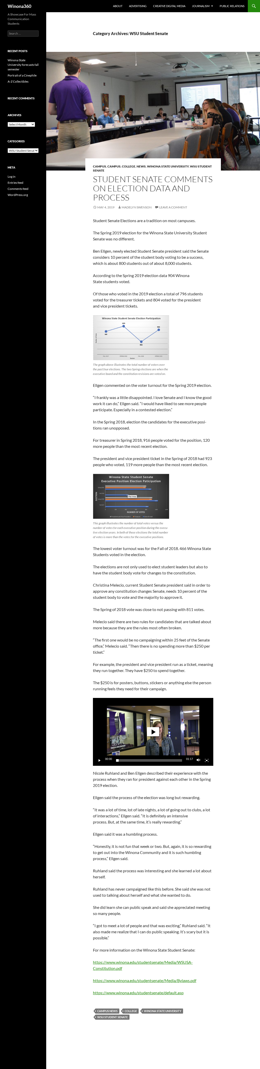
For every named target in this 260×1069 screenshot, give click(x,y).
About (117, 6)
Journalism (200, 6)
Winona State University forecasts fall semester (23, 64)
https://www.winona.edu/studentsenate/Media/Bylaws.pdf (144, 980)
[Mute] (198, 760)
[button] (153, 731)
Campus (99, 166)
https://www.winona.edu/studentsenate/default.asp (138, 992)
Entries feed (15, 183)
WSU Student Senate (112, 1017)
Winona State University (168, 166)
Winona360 (19, 6)
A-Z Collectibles (18, 81)
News (141, 166)
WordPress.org (18, 195)
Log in (11, 176)
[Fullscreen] (206, 760)
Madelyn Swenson (137, 207)
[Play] (99, 760)
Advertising (138, 6)
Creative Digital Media (169, 6)
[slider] (149, 760)
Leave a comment (173, 207)
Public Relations (232, 6)
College (128, 166)
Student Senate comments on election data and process (153, 188)
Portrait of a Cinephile (22, 75)
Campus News (107, 1011)
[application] (153, 732)
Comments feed (18, 189)
